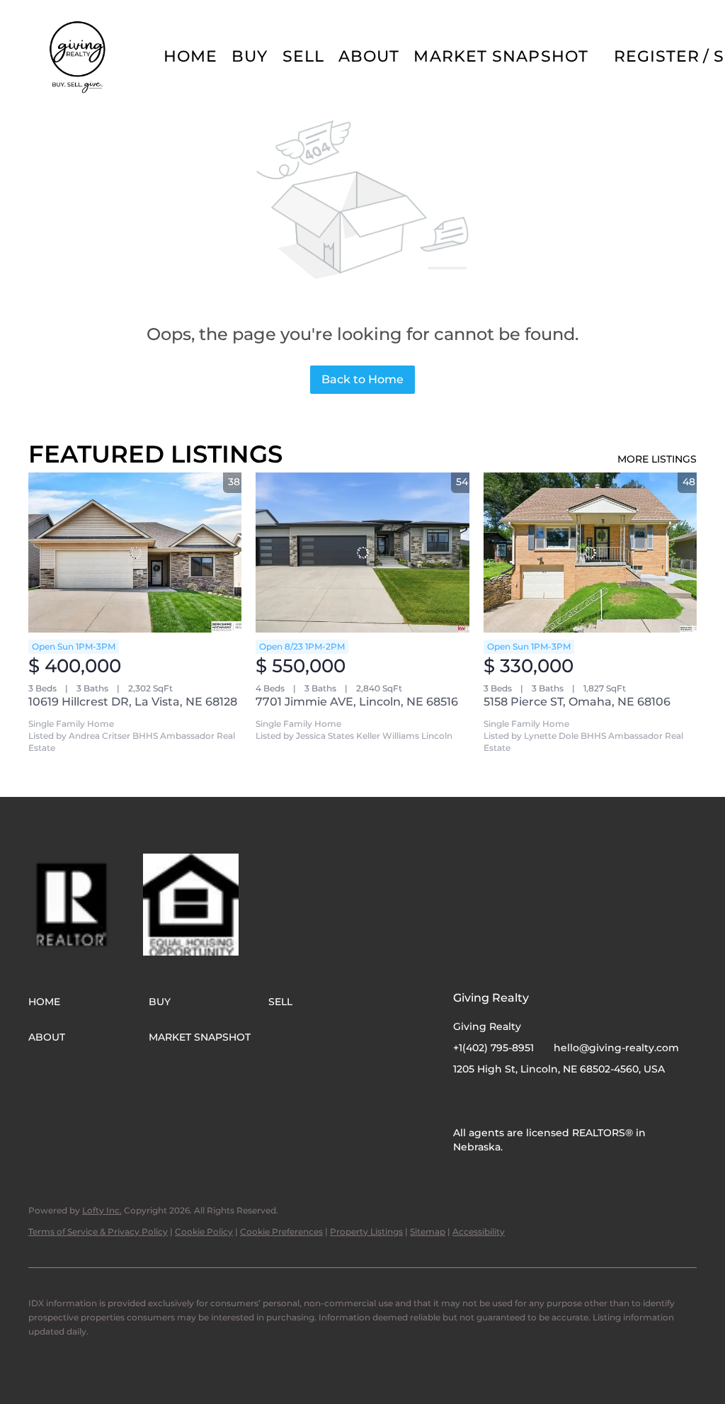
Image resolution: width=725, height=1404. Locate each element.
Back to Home (362, 379)
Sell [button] (303, 56)
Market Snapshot (500, 56)
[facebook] (463, 1100)
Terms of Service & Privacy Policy (98, 1231)
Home (190, 56)
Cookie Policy (204, 1231)
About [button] (369, 56)
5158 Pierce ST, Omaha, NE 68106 (577, 701)
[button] (78, 56)
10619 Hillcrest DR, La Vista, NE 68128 (132, 701)
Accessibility (478, 1231)
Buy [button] (250, 56)
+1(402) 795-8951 (493, 1047)
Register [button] (657, 56)
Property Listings (366, 1231)
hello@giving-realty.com (616, 1047)
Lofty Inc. (102, 1210)
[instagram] (492, 1100)
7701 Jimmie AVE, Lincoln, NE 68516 (357, 701)
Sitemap (427, 1231)
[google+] (520, 1100)
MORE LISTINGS (657, 459)
